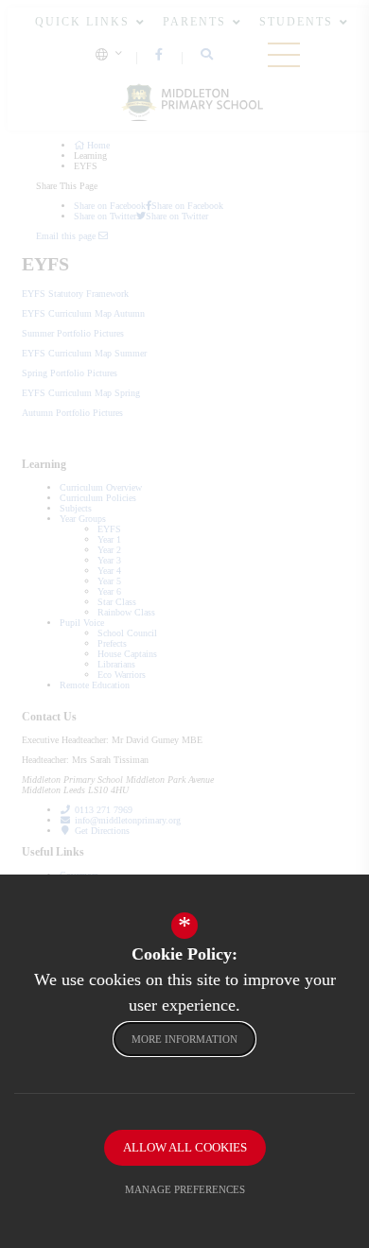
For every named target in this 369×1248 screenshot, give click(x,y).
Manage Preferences (185, 1189)
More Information (184, 1039)
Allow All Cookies (185, 1147)
